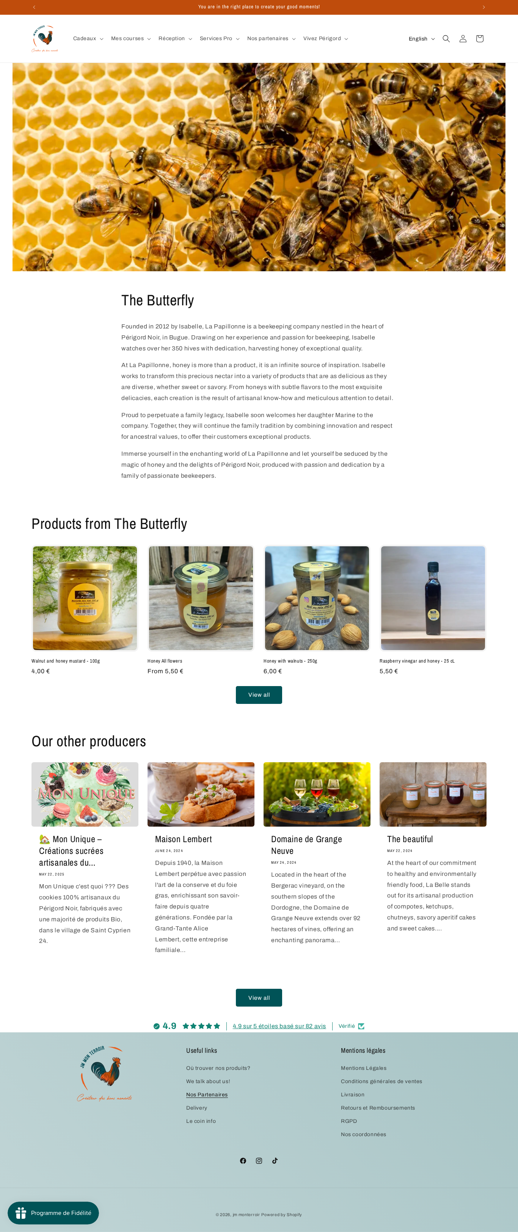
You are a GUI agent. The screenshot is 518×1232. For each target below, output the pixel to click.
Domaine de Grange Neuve (306, 845)
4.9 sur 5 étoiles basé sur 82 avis (279, 1026)
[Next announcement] (484, 7)
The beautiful (410, 839)
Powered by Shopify (281, 1214)
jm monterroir (246, 1214)
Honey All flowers (165, 661)
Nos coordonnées (363, 1134)
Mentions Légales (364, 1068)
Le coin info (201, 1121)
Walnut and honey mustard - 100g (65, 661)
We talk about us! (208, 1081)
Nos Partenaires (207, 1095)
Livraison (352, 1095)
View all (259, 695)
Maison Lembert (183, 839)
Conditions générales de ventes (381, 1081)
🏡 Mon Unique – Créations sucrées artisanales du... (71, 850)
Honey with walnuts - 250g (290, 661)
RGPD (349, 1121)
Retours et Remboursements (378, 1108)
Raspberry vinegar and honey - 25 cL (417, 661)
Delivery (196, 1108)
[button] (88, 39)
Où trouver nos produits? (218, 1068)
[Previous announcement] (34, 7)
